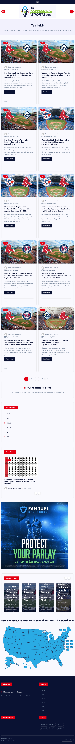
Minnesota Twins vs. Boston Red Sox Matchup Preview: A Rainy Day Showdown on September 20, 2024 (18, 343)
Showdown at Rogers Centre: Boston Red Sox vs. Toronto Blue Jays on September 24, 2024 (17, 209)
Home (6, 30)
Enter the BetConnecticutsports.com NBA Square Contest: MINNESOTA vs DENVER (19, 482)
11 (42, 379)
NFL (8, 432)
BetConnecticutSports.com (11, 692)
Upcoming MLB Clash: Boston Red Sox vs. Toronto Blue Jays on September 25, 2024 (55, 142)
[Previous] (35, 493)
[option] (21, 473)
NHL (8, 437)
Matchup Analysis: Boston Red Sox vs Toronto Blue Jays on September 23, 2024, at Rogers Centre (56, 209)
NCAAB (9, 423)
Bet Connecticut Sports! (37, 388)
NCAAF (9, 427)
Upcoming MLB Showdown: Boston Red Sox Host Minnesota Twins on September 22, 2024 (18, 276)
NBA (8, 418)
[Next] (39, 493)
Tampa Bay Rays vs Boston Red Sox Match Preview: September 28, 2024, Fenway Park (56, 75)
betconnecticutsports (14, 67)
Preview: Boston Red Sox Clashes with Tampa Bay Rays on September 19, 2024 (55, 343)
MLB (5, 42)
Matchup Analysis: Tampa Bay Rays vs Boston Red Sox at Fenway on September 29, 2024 (40, 30)
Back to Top (68, 739)
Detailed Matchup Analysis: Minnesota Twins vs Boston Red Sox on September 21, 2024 (56, 276)
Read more (9, 91)
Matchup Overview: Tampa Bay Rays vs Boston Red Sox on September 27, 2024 (16, 142)
